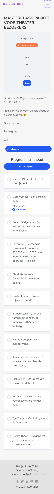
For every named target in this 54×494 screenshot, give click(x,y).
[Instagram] (27, 481)
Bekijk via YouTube (27, 466)
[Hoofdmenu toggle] (47, 4)
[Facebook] (17, 481)
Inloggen (14, 149)
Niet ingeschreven (27, 45)
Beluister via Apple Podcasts (27, 474)
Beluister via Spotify (27, 470)
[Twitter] (22, 481)
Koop (27, 83)
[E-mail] (36, 481)
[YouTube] (31, 481)
